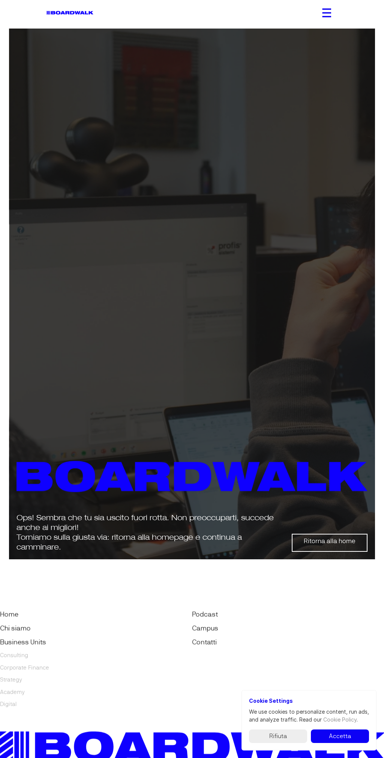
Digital (8, 704)
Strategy (11, 680)
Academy (12, 692)
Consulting (14, 655)
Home (9, 614)
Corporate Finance (24, 667)
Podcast (205, 614)
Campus (205, 628)
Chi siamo (15, 628)
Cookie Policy (340, 719)
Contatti (204, 642)
